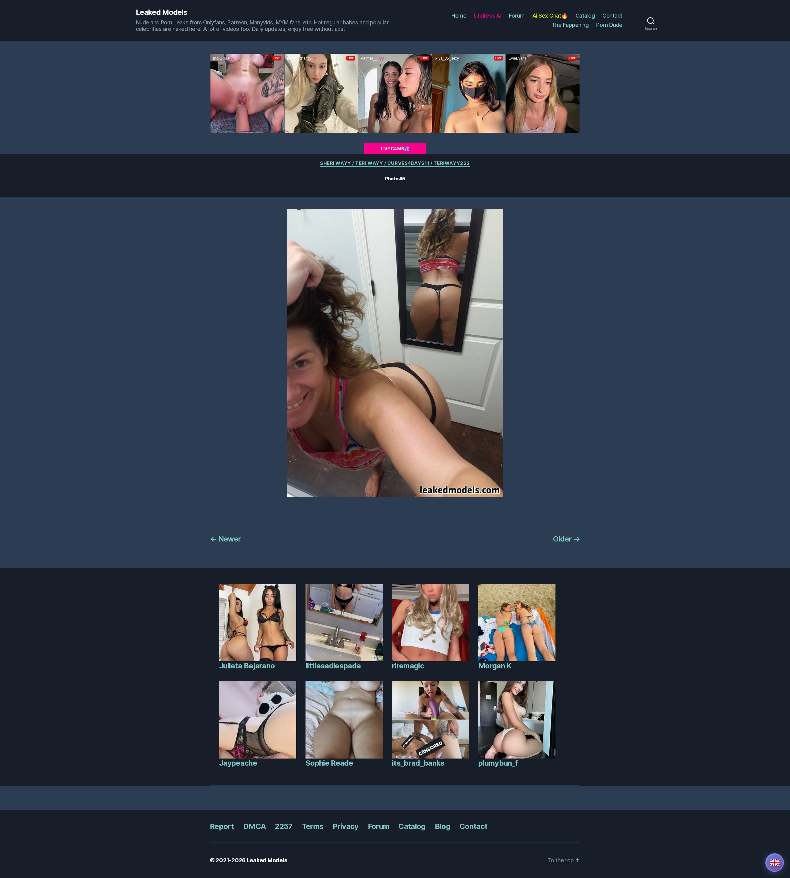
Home (458, 15)
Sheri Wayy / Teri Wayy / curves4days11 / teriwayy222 (395, 163)
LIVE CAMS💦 (395, 148)
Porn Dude (609, 25)
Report (222, 826)
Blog (442, 826)
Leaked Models (161, 12)
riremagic (408, 665)
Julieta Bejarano (247, 665)
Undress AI (487, 15)
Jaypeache (238, 763)
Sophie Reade (329, 763)
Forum (517, 15)
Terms (313, 826)
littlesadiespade (333, 665)
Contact (612, 15)
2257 (283, 826)
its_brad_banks (418, 763)
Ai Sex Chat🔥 (550, 15)
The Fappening (570, 25)
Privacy (345, 826)
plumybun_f (498, 763)
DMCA (254, 826)
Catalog (585, 15)
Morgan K (495, 665)
